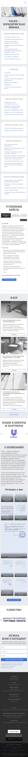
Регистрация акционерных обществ (13, 39)
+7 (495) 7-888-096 (14, 678)
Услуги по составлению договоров (13, 128)
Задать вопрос (14, 731)
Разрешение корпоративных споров (13, 110)
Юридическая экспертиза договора (13, 130)
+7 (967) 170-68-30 (14, 679)
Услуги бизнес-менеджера (11, 56)
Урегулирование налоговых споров (13, 114)
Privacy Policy (8, 755)
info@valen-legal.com (14, 684)
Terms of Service (16, 755)
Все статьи (14, 414)
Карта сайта (14, 751)
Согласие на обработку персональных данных (14, 750)
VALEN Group (20, 474)
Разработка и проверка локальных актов (15, 187)
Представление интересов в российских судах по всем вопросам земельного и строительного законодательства (15, 157)
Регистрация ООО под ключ (11, 37)
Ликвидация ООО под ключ (11, 54)
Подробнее (14, 334)
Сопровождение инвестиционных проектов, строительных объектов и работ (13, 165)
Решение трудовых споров (11, 190)
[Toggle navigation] (25, 2)
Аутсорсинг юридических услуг (12, 58)
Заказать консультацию (9, 279)
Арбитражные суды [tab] (5, 215)
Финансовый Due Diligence (11, 82)
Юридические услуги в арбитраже (13, 112)
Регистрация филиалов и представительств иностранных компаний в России (12, 50)
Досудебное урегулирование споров (13, 161)
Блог (14, 297)
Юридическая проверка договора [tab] (15, 215)
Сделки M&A (7, 72)
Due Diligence (7, 84)
